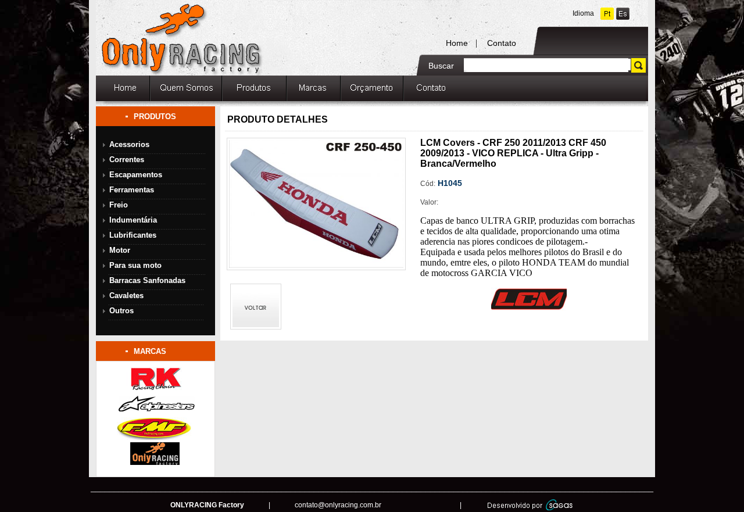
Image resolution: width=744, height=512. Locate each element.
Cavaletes (126, 295)
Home (457, 43)
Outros (121, 310)
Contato (501, 43)
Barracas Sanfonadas (147, 280)
